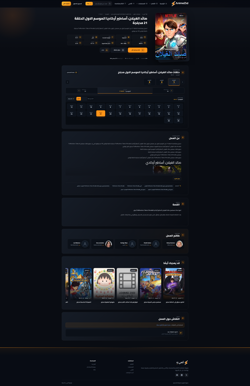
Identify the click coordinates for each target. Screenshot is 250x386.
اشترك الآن (66, 3)
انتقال (78, 99)
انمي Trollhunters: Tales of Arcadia (134, 186)
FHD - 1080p (123, 43)
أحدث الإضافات (129, 373)
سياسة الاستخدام (91, 367)
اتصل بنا (94, 364)
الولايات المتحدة (106, 38)
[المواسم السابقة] (182, 82)
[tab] (174, 82)
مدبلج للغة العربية (106, 43)
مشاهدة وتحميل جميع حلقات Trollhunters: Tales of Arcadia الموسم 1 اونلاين (93, 186)
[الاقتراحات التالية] (68, 286)
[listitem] (178, 106)
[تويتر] (186, 375)
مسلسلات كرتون (136, 14)
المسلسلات (130, 367)
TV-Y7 (76, 38)
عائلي (93, 38)
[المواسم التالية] (67, 82)
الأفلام (131, 364)
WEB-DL (141, 43)
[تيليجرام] (182, 375)
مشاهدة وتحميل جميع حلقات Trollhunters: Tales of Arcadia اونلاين (159, 186)
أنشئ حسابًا (159, 325)
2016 (141, 38)
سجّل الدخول (167, 325)
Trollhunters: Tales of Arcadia (118, 186)
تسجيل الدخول (77, 3)
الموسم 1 (107, 14)
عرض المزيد (177, 179)
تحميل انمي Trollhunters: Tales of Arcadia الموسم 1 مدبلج (133, 189)
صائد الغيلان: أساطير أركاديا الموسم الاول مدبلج (121, 14)
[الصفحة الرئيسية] (179, 3)
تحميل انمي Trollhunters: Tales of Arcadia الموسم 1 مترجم (160, 189)
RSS (94, 370)
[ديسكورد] (177, 375)
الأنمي (131, 370)
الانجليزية (124, 38)
